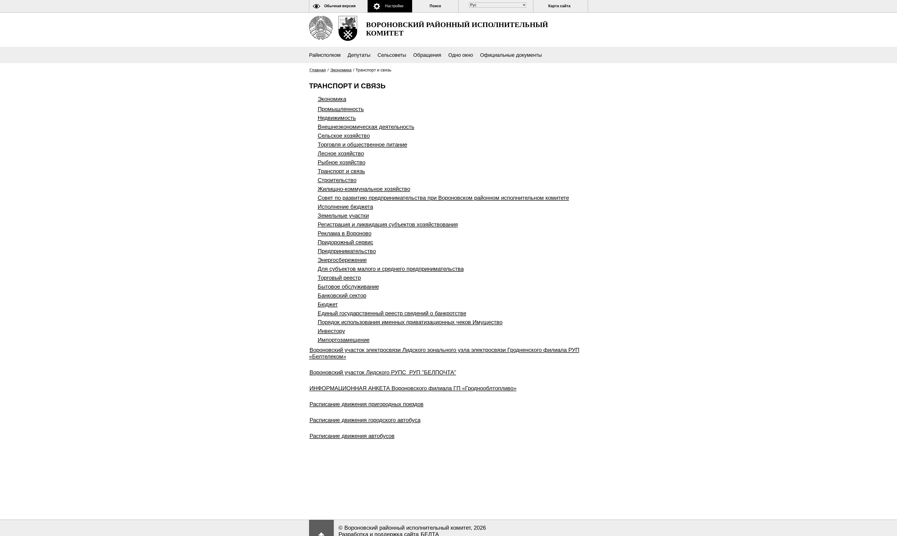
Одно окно (460, 55)
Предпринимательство (347, 251)
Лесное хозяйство (341, 153)
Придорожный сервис (345, 242)
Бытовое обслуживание (348, 286)
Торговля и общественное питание (362, 144)
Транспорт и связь (341, 171)
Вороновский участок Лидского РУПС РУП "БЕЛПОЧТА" (383, 372)
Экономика (341, 70)
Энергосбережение (342, 260)
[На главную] (321, 27)
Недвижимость (337, 118)
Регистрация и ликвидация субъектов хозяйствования (388, 224)
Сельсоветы (391, 55)
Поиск (435, 6)
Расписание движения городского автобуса (365, 420)
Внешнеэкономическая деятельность (366, 127)
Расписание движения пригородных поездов (367, 404)
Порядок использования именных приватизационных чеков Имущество (410, 322)
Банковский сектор (342, 295)
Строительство (337, 180)
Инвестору (331, 331)
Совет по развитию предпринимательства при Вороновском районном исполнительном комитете (443, 198)
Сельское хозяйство (344, 135)
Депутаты (359, 55)
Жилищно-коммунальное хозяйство (364, 189)
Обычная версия (340, 6)
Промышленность (341, 109)
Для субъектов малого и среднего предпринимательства (391, 269)
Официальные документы (511, 55)
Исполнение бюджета (345, 207)
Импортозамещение (344, 340)
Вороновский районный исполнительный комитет (457, 29)
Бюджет (328, 304)
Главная (318, 70)
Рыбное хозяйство (341, 162)
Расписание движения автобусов (352, 436)
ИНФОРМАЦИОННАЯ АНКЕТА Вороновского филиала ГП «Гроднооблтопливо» (413, 388)
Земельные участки (343, 215)
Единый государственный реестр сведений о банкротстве (392, 313)
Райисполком (325, 55)
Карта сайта (559, 6)
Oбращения (427, 55)
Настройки (394, 6)
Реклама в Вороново (344, 233)
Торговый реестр (339, 278)
